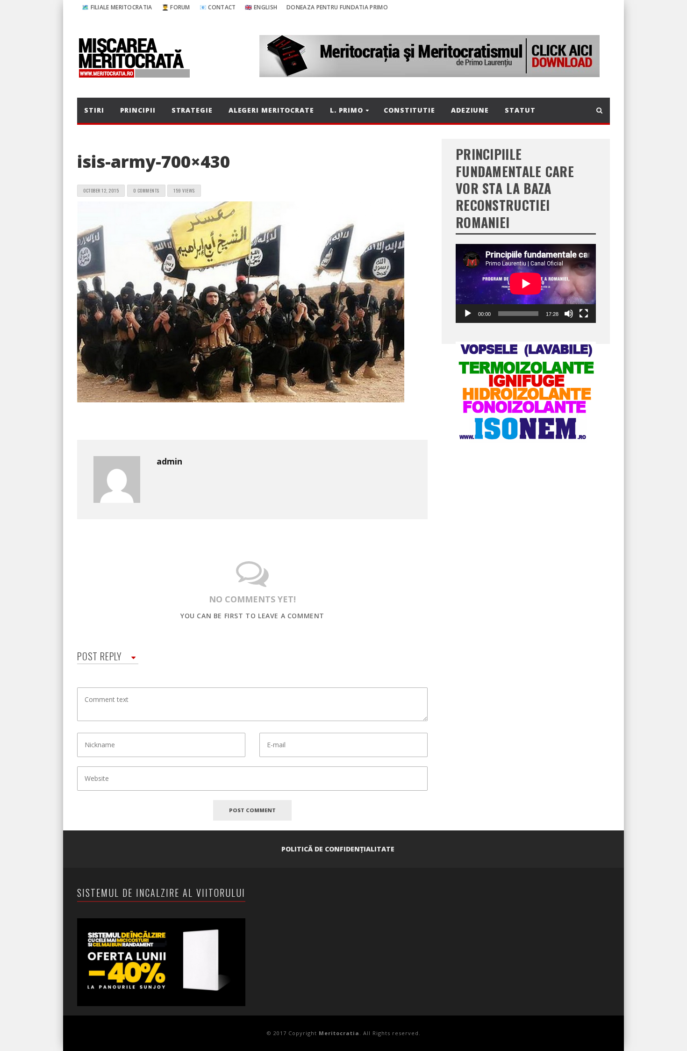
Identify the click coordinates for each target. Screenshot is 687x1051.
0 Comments (146, 190)
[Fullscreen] (583, 313)
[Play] (467, 313)
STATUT (520, 110)
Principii (138, 110)
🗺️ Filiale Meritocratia (117, 7)
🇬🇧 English (261, 7)
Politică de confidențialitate (337, 848)
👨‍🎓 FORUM (176, 7)
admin (169, 461)
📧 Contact (218, 7)
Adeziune (470, 110)
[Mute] (568, 313)
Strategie (192, 110)
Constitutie (409, 110)
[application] (526, 283)
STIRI (94, 110)
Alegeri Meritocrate (271, 110)
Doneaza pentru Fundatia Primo (337, 7)
